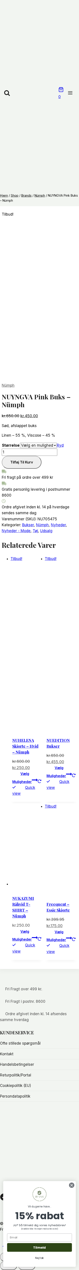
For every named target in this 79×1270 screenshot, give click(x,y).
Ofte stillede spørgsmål (20, 1043)
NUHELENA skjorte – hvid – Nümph (25, 746)
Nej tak (39, 1258)
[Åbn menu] (72, 93)
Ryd (60, 445)
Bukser (28, 525)
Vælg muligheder (22, 777)
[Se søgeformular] (7, 93)
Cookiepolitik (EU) (15, 1085)
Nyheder (58, 525)
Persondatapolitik (15, 1096)
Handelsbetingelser (17, 1064)
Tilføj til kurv (21, 462)
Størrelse (11, 445)
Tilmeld (39, 1247)
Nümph (8, 385)
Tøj (35, 531)
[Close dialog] (72, 1185)
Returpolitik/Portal (15, 1075)
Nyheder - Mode (16, 531)
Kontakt (6, 1054)
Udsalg (46, 531)
